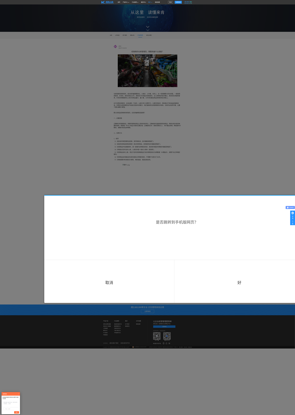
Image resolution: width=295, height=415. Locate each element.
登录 (170, 2)
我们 (149, 2)
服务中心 (143, 2)
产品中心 (125, 2)
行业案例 (134, 2)
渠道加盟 (157, 2)
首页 (119, 2)
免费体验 (178, 2)
